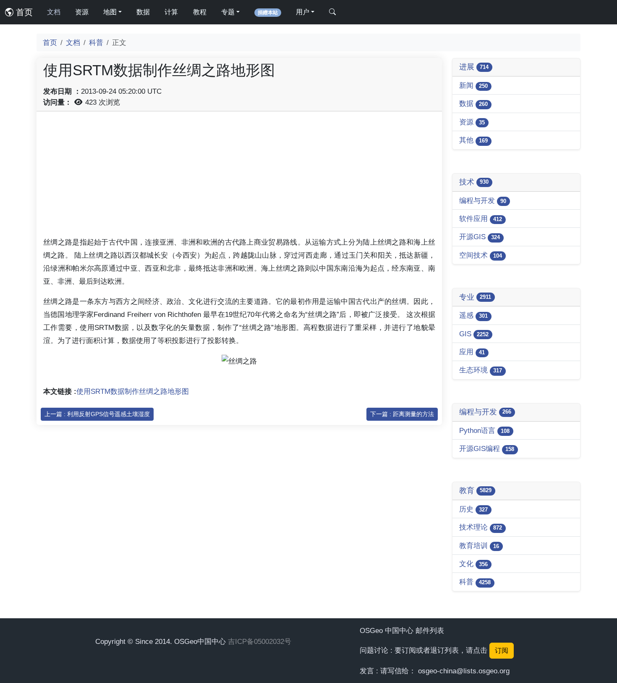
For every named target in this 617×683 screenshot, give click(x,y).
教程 (200, 12)
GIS (474, 334)
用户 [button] (302, 12)
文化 (473, 563)
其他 (473, 140)
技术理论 (480, 527)
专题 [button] (228, 12)
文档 (53, 12)
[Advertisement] (239, 177)
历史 (473, 509)
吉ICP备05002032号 (259, 641)
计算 (171, 12)
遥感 (473, 315)
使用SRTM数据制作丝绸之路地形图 (132, 391)
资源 (82, 12)
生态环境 (480, 370)
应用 (472, 352)
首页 (23, 12)
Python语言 (484, 430)
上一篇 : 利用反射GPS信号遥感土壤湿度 (97, 414)
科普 (96, 42)
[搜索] (332, 12)
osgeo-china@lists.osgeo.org (464, 671)
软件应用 (480, 218)
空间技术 (480, 255)
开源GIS (479, 236)
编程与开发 (482, 200)
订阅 (501, 650)
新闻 (473, 85)
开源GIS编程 (486, 448)
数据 (143, 12)
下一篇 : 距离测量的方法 (402, 414)
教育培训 (479, 545)
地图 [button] (110, 12)
